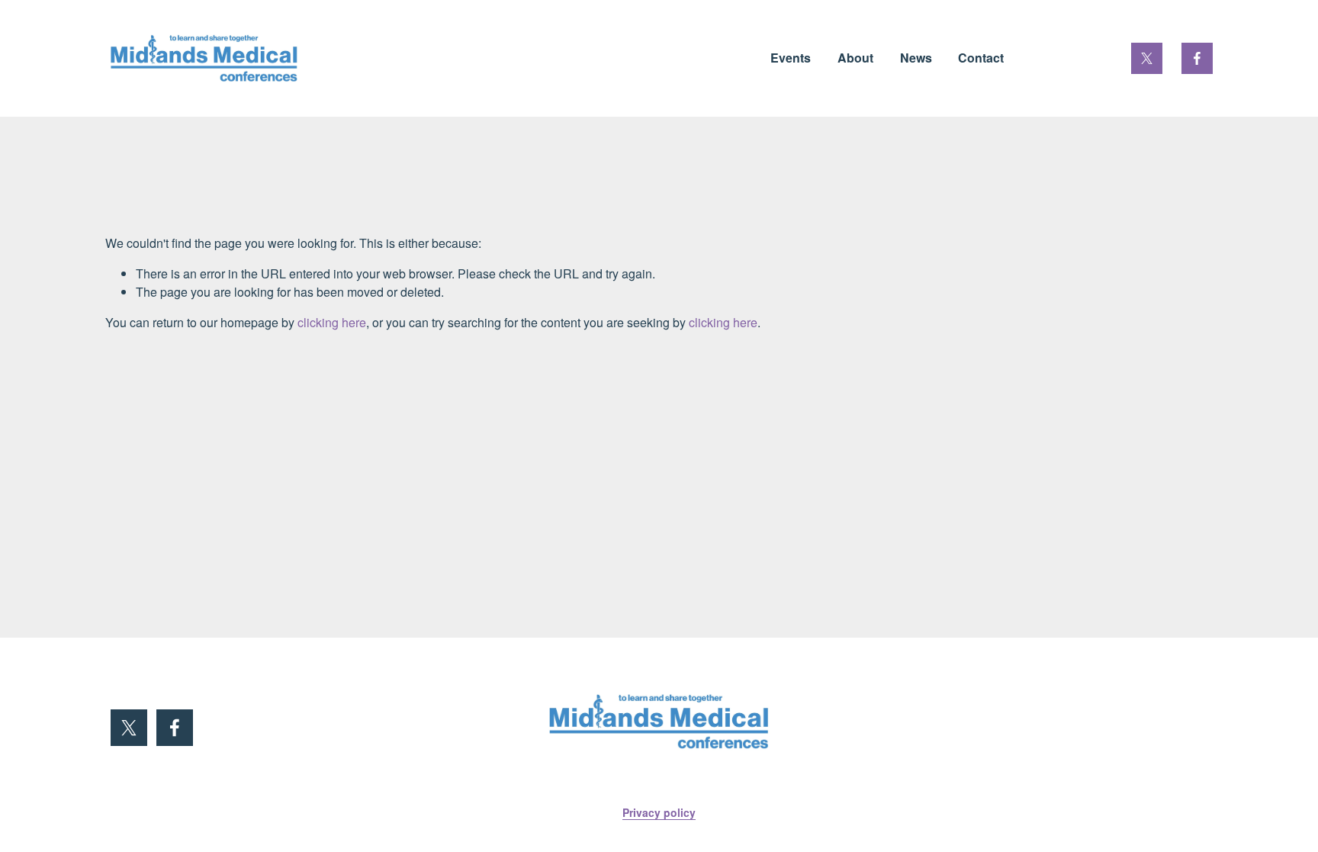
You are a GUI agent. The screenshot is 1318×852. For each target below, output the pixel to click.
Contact (981, 57)
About (855, 57)
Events (790, 57)
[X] (1146, 58)
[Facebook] (1197, 58)
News (916, 57)
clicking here (331, 322)
